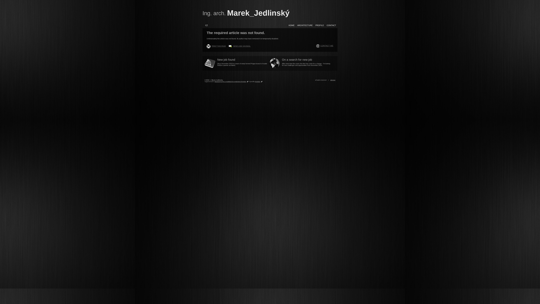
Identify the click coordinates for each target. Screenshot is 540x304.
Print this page (219, 46)
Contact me (326, 46)
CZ (206, 25)
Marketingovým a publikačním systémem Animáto (230, 81)
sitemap (332, 80)
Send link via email (242, 46)
